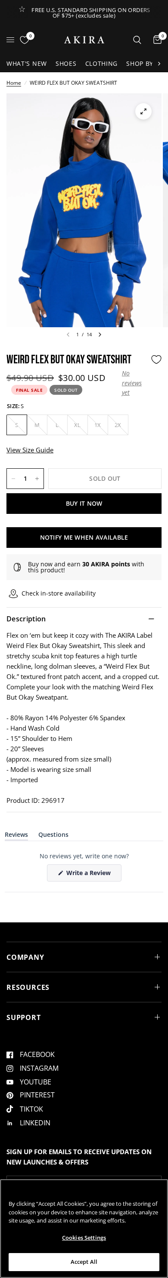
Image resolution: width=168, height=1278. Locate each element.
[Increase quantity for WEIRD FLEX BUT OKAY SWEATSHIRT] (37, 478)
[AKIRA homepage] (84, 39)
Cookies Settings (84, 1237)
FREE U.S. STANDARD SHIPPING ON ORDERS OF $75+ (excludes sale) (90, 12)
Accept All (84, 1262)
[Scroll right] (159, 64)
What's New (26, 63)
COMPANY (25, 957)
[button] (134, 383)
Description (26, 619)
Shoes (66, 63)
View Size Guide (29, 449)
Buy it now (84, 503)
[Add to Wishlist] (156, 359)
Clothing (101, 63)
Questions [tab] (53, 836)
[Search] (137, 40)
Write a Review (90, 875)
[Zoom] (143, 111)
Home (13, 82)
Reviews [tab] (16, 836)
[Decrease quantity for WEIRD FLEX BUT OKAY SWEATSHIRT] (13, 478)
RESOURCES (28, 987)
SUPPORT (23, 1017)
